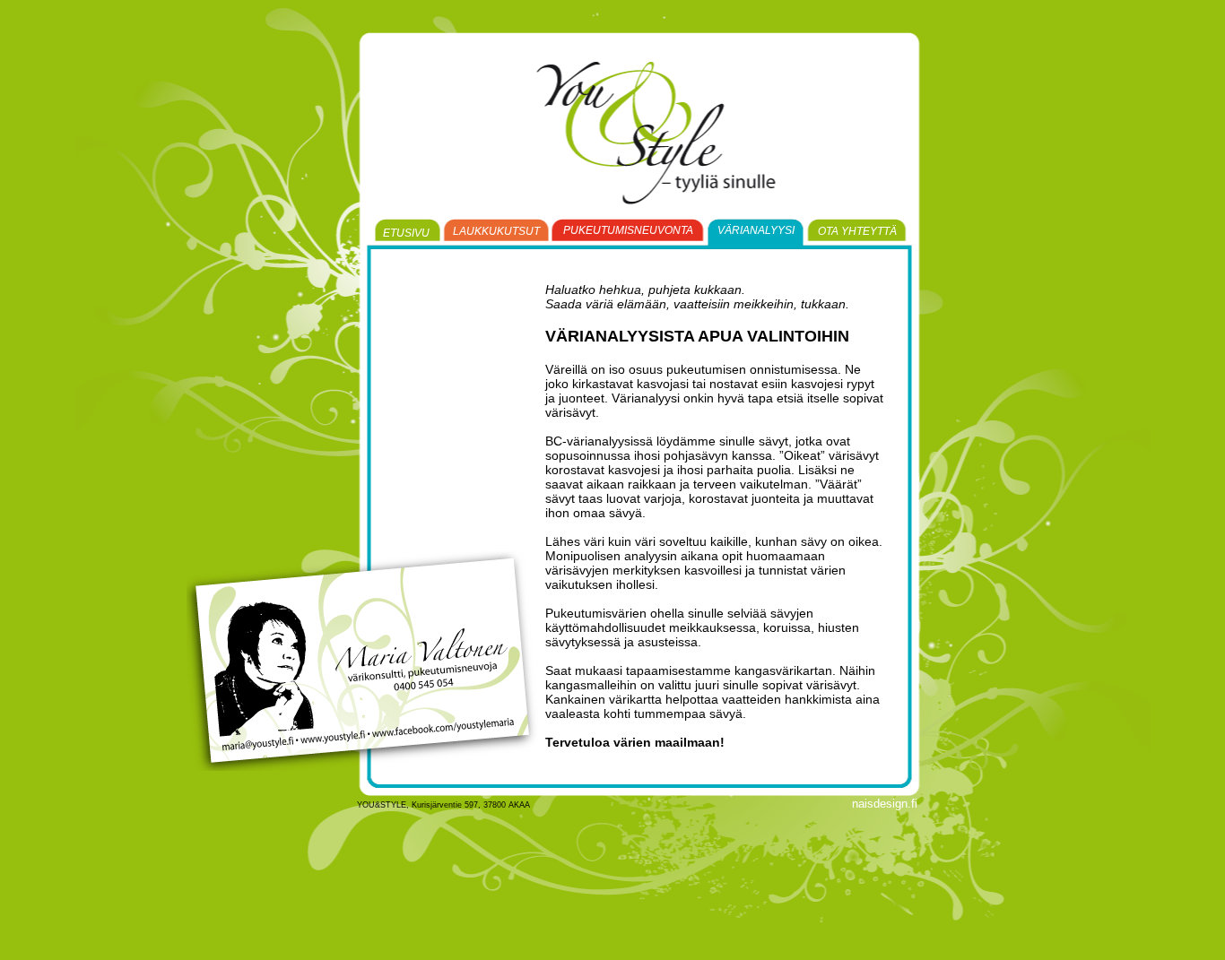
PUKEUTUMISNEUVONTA (628, 230)
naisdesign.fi (884, 803)
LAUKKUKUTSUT (496, 231)
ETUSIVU (406, 233)
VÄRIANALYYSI (756, 230)
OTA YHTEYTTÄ (857, 231)
